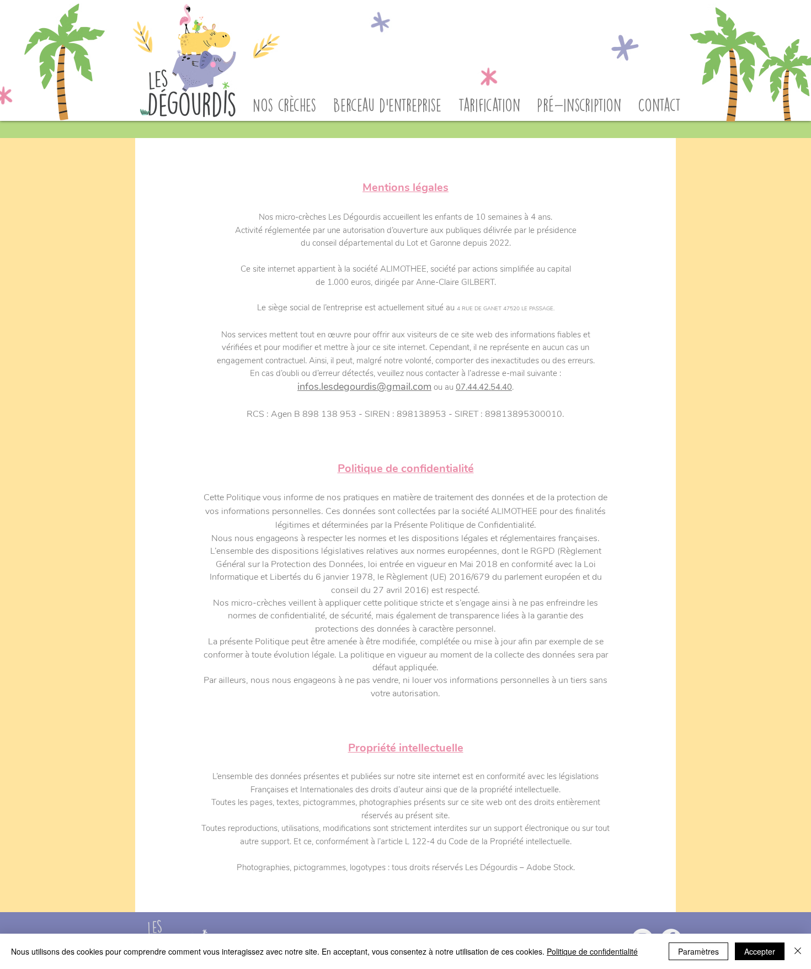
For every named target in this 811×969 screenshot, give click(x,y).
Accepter (759, 951)
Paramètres (698, 951)
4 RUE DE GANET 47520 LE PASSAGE (505, 309)
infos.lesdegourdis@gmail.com (364, 386)
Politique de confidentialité (592, 951)
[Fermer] (797, 951)
